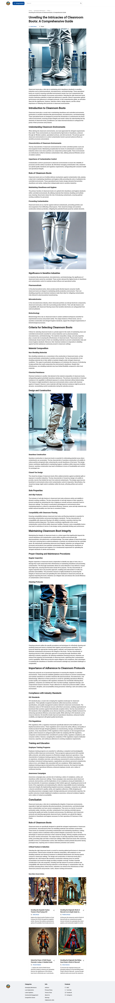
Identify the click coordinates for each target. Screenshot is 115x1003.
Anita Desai (33, 26)
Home (30, 10)
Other (48, 10)
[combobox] (53, 3)
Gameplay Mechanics (39, 10)
